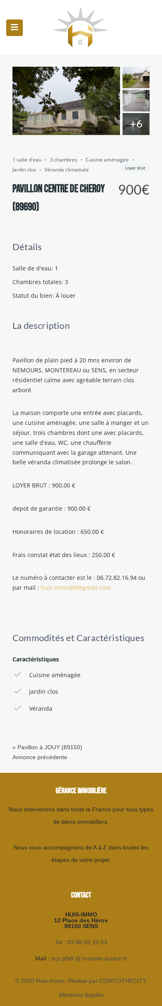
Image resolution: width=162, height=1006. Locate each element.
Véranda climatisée (66, 169)
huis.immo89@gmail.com (76, 587)
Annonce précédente (39, 757)
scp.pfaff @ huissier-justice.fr (89, 958)
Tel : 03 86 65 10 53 (81, 942)
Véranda (40, 708)
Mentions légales (81, 995)
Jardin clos (24, 169)
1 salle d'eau (27, 159)
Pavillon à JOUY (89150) (49, 747)
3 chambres (63, 159)
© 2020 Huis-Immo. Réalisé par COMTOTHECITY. (81, 980)
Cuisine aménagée (107, 159)
